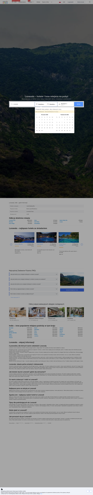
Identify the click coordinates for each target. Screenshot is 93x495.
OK (89, 491)
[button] (36, 114)
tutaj (41, 493)
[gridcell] (39, 119)
